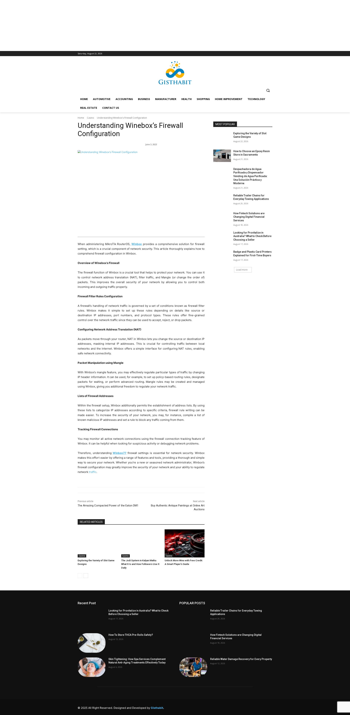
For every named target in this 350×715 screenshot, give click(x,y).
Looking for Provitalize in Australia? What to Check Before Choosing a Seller (252, 236)
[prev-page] (80, 575)
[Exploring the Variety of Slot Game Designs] (98, 543)
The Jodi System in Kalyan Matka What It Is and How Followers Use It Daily (140, 564)
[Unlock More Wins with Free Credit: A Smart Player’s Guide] (185, 543)
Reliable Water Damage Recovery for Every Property (241, 659)
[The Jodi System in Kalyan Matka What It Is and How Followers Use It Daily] (141, 543)
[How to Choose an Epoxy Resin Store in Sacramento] (222, 156)
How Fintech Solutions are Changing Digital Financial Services (249, 217)
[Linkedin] (236, 707)
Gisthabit (157, 708)
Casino (90, 117)
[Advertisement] (175, 25)
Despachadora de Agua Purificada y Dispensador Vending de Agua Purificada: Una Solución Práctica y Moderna (250, 176)
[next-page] (85, 575)
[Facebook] (220, 707)
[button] (268, 90)
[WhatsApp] (261, 707)
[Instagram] (228, 707)
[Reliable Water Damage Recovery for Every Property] (193, 667)
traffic (92, 472)
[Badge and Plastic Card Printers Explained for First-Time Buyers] (222, 256)
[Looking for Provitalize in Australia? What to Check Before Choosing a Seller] (222, 237)
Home (81, 117)
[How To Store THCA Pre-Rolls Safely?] (92, 643)
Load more (242, 269)
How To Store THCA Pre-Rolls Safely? (130, 634)
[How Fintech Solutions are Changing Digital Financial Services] (222, 218)
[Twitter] (253, 707)
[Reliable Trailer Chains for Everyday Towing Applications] (222, 200)
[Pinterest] (244, 707)
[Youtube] (269, 707)
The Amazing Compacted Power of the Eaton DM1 (108, 505)
